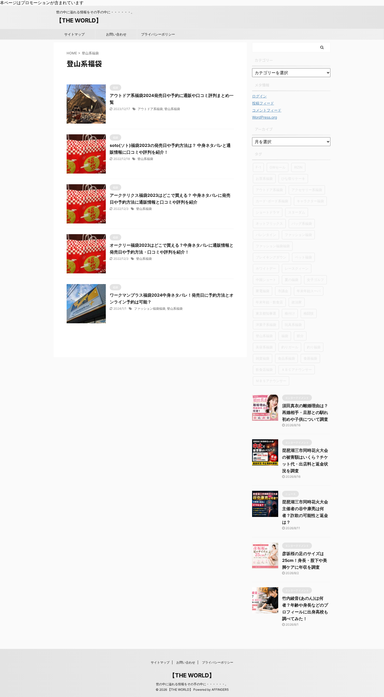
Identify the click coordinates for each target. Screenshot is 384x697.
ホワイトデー (266, 268)
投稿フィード (263, 103)
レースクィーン (297, 268)
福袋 (284, 336)
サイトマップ (74, 34)
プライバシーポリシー (158, 34)
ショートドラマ (268, 212)
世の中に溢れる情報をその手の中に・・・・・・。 (192, 684)
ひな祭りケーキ (293, 178)
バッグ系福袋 (302, 223)
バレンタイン (266, 235)
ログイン (259, 96)
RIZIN (298, 167)
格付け (290, 313)
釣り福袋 (314, 347)
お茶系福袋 (264, 178)
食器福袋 (310, 358)
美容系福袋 (264, 347)
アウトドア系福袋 (150, 109)
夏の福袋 (291, 280)
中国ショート (266, 280)
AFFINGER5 (220, 690)
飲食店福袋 (264, 369)
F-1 (258, 167)
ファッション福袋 (298, 235)
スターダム (296, 212)
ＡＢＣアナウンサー (296, 369)
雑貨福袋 (262, 358)
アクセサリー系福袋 (307, 190)
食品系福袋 (286, 358)
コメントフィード (266, 110)
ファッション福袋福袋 (149, 308)
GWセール (278, 167)
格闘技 (309, 313)
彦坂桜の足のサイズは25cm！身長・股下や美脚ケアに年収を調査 (304, 560)
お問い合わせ (116, 34)
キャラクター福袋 (310, 201)
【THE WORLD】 (79, 20)
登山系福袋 (172, 109)
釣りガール (289, 347)
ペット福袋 (303, 257)
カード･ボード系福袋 (272, 201)
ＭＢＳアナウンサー (271, 381)
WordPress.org (264, 117)
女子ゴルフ (315, 280)
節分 (300, 336)
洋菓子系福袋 (266, 324)
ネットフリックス (269, 223)
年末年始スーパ (309, 291)
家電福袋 (262, 291)
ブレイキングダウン (271, 257)
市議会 (283, 291)
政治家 (297, 302)
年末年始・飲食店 (269, 302)
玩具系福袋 (293, 324)
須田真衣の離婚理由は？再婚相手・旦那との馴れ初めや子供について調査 (305, 412)
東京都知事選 (266, 313)
